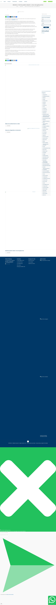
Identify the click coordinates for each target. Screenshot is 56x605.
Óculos (44, 146)
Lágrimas (44, 135)
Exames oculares (45, 129)
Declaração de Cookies (43, 436)
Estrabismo (44, 127)
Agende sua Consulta (31, 263)
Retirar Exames (50, 1)
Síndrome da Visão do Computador (46, 169)
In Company (45, 132)
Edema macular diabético (45, 124)
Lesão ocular (45, 139)
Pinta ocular (44, 149)
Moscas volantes (45, 142)
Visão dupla (44, 190)
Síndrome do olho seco (46, 172)
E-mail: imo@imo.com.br (20, 260)
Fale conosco (19, 265)
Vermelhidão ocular (46, 184)
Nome (43, 19)
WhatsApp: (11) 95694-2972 (21, 266)
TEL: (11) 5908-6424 (20, 263)
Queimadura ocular (46, 157)
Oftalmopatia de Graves (46, 148)
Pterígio (44, 154)
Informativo (44, 133)
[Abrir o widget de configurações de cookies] (1, 604)
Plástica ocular (45, 151)
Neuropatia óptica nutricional (45, 145)
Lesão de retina (45, 138)
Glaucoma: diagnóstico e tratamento (13, 130)
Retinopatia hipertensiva (46, 165)
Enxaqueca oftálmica (46, 126)
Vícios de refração (45, 187)
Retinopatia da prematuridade (45, 162)
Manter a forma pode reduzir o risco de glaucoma (32, 6)
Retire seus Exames (31, 260)
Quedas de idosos (45, 155)
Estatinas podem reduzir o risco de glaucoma (14, 250)
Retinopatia (44, 160)
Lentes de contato (45, 136)
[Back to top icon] (28, 441)
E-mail (43, 23)
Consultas (44, 1)
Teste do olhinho (45, 175)
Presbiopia (44, 152)
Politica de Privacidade (43, 435)
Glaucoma (21, 6)
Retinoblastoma (45, 158)
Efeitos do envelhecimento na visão (12, 123)
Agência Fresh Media (44, 443)
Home (17, 6)
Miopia (44, 141)
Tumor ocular (45, 181)
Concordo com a (7, 594)
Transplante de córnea (46, 178)
